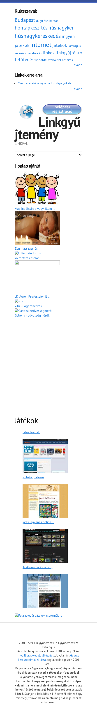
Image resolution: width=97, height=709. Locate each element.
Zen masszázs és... (27, 248)
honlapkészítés (31, 27)
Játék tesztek (31, 432)
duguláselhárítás (47, 21)
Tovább (77, 65)
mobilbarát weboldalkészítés (36, 655)
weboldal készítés (60, 60)
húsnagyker (61, 27)
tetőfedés (24, 59)
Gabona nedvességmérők (32, 315)
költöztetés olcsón (27, 258)
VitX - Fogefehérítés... (29, 306)
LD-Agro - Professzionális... (33, 296)
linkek (49, 52)
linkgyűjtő (65, 52)
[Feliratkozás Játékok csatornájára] (38, 615)
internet (40, 44)
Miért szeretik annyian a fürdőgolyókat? (45, 83)
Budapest (25, 20)
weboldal (41, 60)
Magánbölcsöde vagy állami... (35, 209)
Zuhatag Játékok (33, 477)
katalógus (74, 46)
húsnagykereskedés (38, 35)
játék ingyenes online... (38, 522)
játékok (59, 45)
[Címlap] (26, 112)
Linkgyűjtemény (47, 128)
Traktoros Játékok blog (38, 567)
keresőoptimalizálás (28, 53)
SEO (79, 53)
